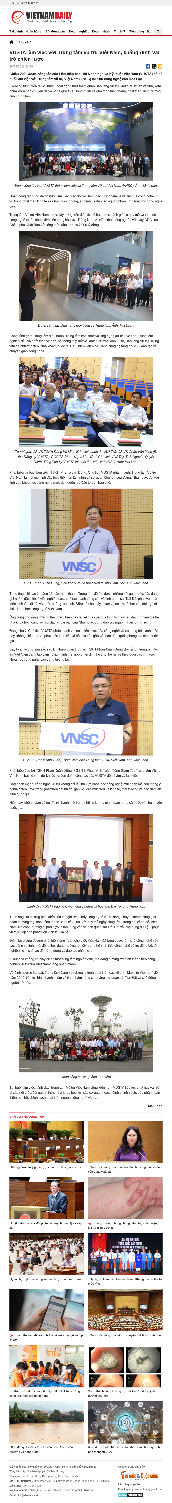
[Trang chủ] (11, 42)
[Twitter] (154, 66)
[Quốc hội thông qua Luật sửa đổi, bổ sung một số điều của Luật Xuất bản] (125, 1142)
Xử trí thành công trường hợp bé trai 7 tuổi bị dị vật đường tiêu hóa (122, 1393)
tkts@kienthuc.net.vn (29, 1495)
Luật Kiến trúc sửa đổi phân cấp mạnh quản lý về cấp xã (45, 1225)
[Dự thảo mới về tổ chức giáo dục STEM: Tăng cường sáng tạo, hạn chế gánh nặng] (46, 1366)
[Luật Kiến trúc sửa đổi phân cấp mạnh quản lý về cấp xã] (46, 1198)
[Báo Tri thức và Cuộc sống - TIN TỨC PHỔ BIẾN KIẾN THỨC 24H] (140, 1475)
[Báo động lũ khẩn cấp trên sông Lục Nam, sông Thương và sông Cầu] (46, 1422)
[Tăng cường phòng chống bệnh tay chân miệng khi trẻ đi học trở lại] (125, 1198)
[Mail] (160, 66)
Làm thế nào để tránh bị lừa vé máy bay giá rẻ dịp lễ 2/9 (46, 1337)
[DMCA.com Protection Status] (130, 1494)
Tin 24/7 (119, 31)
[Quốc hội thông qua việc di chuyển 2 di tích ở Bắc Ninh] (125, 1310)
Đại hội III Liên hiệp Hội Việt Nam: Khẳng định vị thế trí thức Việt (125, 1281)
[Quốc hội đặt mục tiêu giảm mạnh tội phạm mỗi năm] (46, 1254)
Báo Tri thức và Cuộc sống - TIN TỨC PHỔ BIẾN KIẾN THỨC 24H (40, 17)
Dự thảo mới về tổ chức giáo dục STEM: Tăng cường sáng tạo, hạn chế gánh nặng (44, 1393)
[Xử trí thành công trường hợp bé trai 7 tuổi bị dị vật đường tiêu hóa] (125, 1366)
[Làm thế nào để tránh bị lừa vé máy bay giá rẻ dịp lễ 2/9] (46, 1310)
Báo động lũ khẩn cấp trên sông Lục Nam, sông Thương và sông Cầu (41, 1449)
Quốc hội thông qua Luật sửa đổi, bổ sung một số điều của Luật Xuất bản (125, 1169)
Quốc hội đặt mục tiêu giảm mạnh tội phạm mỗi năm (46, 1279)
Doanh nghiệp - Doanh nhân (89, 31)
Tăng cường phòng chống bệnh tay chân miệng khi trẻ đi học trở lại (123, 1225)
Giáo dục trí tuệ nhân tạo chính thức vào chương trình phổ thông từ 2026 (124, 1449)
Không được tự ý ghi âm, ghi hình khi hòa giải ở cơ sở (47, 1167)
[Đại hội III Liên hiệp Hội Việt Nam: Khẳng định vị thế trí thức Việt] (125, 1254)
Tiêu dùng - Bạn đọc (144, 31)
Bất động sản (55, 31)
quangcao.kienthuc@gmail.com (144, 1489)
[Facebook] (148, 66)
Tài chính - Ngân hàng (25, 31)
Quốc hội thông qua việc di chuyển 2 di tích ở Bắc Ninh (126, 1335)
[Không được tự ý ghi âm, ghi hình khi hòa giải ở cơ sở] (46, 1142)
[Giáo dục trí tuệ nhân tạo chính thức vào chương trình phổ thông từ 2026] (125, 1422)
